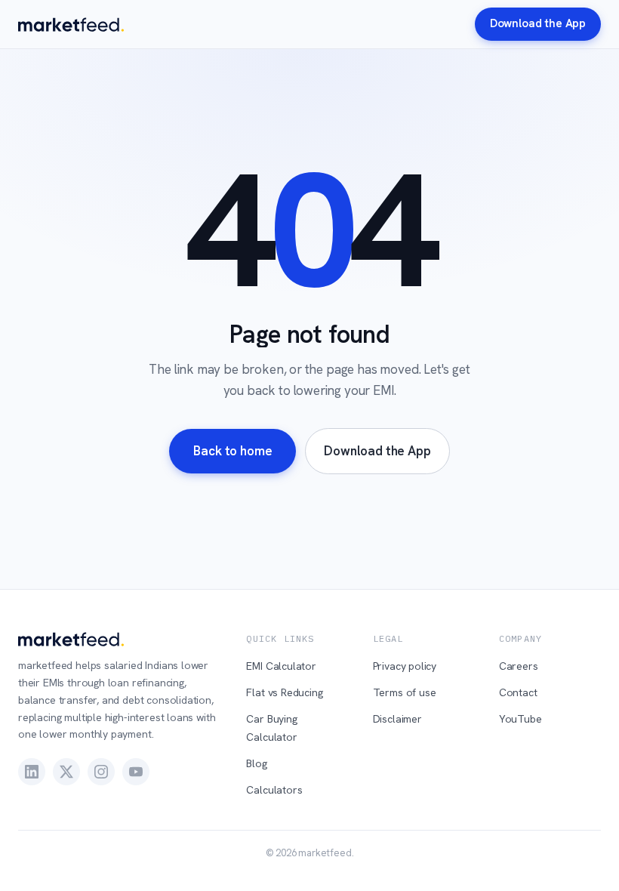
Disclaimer (397, 719)
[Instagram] (101, 771)
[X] (66, 771)
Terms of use (404, 692)
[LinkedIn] (31, 771)
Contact (518, 692)
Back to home (232, 450)
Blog (256, 763)
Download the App (538, 23)
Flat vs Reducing (284, 692)
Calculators (274, 790)
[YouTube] (135, 771)
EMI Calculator (281, 666)
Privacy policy (405, 666)
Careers (518, 666)
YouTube (520, 719)
